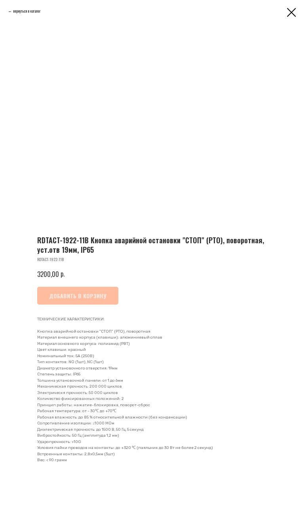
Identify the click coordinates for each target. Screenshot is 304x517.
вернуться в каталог (26, 11)
